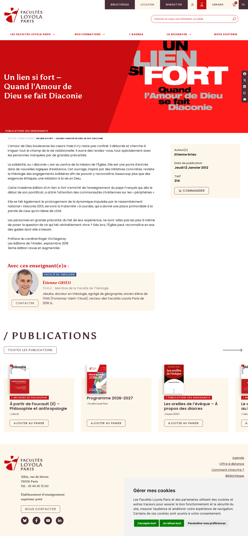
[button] (232, 350)
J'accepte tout (146, 523)
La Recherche (177, 34)
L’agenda (136, 34)
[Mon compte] (192, 4)
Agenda (238, 458)
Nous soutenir (225, 34)
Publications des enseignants (26, 131)
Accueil (12, 138)
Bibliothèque (120, 4)
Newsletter (174, 4)
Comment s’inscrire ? (228, 470)
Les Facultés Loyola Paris (30, 34)
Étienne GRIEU (57, 282)
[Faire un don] (201, 4)
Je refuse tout (172, 523)
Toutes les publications (30, 350)
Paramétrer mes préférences (207, 523)
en (243, 4)
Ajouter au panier (29, 423)
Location (147, 4)
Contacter (25, 303)
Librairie (218, 4)
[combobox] (190, 19)
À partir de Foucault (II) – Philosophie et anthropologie (38, 406)
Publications (26, 138)
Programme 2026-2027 (110, 398)
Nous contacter (40, 509)
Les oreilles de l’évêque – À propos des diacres (191, 406)
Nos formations (88, 34)
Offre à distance (231, 464)
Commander (194, 190)
